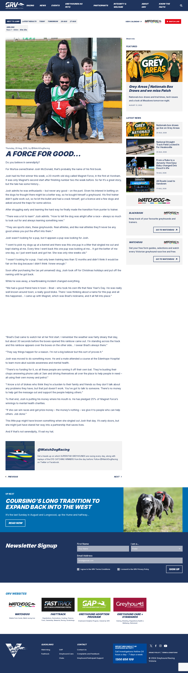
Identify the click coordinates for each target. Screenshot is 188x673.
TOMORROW (53, 21)
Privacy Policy (143, 569)
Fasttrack (45, 654)
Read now (15, 523)
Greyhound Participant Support (90, 658)
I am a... (135, 543)
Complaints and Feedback (88, 654)
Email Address (84, 555)
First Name (83, 543)
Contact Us (82, 650)
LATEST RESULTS (29, 21)
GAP (61, 650)
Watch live (174, 21)
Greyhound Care (66, 654)
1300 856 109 (124, 659)
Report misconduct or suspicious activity (125, 647)
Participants (100, 5)
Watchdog (45, 650)
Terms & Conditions (169, 652)
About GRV (145, 5)
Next (117, 477)
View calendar (132, 21)
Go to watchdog (165, 230)
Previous (12, 477)
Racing (30, 5)
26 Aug (64, 21)
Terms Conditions (103, 569)
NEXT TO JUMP (13, 21)
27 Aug (73, 21)
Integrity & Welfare (120, 5)
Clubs (61, 658)
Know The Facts (164, 5)
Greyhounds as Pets (73, 5)
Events (55, 5)
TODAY (42, 21)
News (43, 5)
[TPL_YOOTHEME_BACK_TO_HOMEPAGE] (15, 5)
